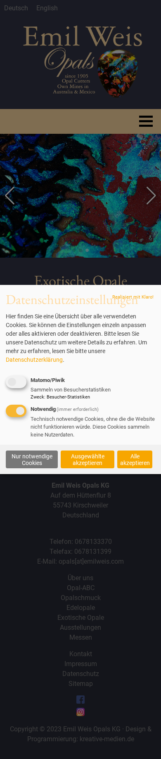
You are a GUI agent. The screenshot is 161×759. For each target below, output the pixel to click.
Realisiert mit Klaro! (133, 297)
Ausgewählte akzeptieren (87, 459)
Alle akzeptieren (135, 459)
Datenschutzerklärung (34, 359)
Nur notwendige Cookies (32, 459)
